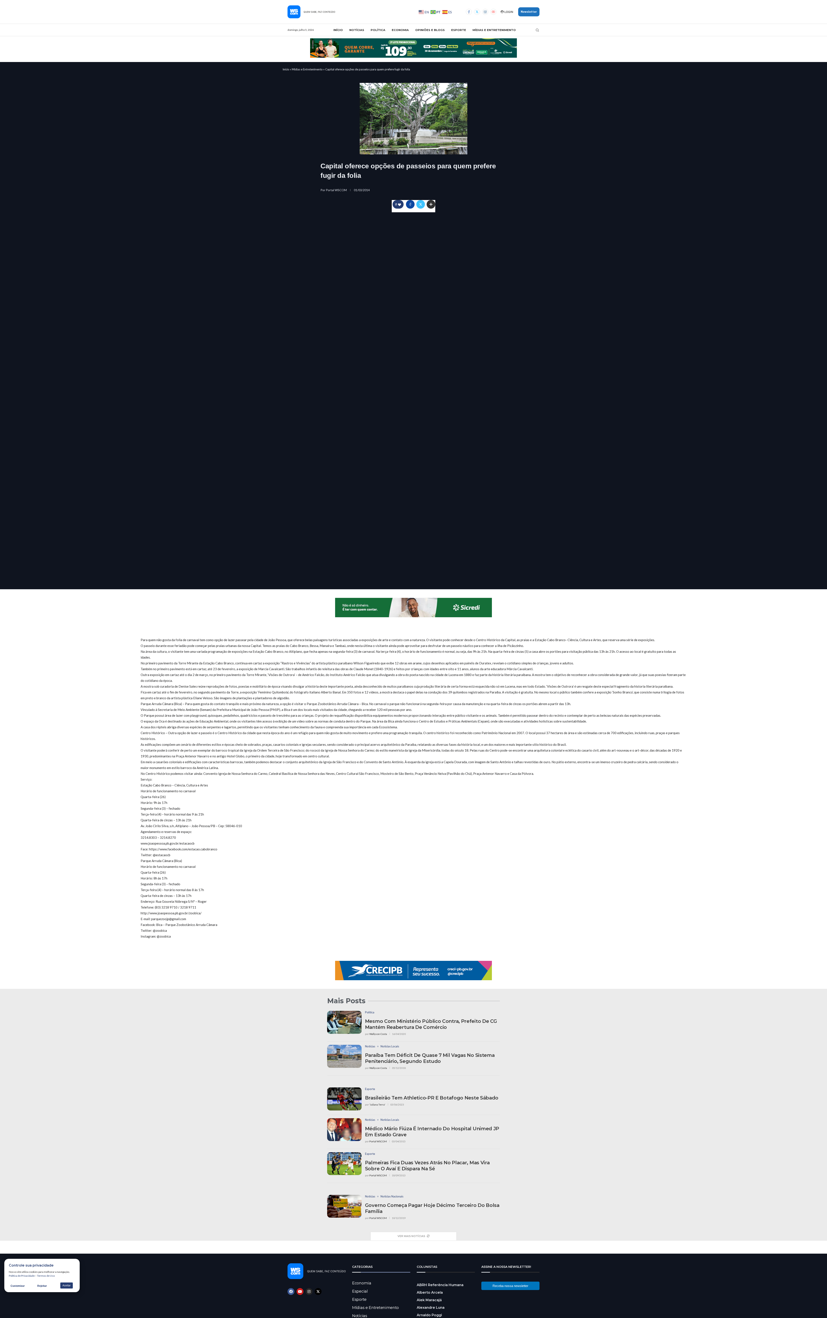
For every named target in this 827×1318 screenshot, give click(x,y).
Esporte (458, 30)
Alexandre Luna (431, 1308)
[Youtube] (493, 12)
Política (378, 30)
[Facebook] (469, 12)
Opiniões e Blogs (430, 30)
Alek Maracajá (429, 1300)
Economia (400, 30)
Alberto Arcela (430, 1292)
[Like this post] (399, 204)
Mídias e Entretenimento (494, 30)
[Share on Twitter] (420, 204)
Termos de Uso (46, 1275)
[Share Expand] (431, 204)
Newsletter (529, 11)
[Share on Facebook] (410, 204)
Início (338, 30)
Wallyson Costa (378, 1034)
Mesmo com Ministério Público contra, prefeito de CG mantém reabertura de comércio (431, 1024)
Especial (360, 1291)
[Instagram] (485, 12)
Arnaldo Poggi (429, 1315)
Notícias (356, 30)
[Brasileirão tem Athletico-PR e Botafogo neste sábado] (344, 1098)
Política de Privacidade (22, 1275)
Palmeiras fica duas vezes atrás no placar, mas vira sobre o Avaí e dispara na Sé (427, 1166)
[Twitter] (477, 12)
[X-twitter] (318, 1291)
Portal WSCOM (336, 190)
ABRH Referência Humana (440, 1285)
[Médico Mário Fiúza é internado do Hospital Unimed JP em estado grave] (344, 1129)
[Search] (537, 30)
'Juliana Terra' (377, 1104)
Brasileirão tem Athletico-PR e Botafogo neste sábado (431, 1098)
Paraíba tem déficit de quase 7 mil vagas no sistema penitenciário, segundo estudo (430, 1058)
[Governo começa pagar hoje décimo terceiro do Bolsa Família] (344, 1206)
